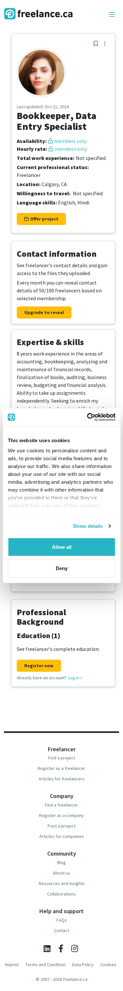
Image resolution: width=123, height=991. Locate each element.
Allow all (62, 546)
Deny (62, 568)
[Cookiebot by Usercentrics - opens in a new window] (87, 417)
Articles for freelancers (62, 779)
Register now (38, 666)
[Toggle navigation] (112, 15)
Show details (88, 526)
